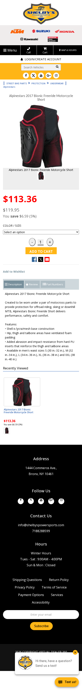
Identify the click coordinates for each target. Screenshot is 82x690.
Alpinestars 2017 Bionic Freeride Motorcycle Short (18, 411)
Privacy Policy (25, 587)
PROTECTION (38, 83)
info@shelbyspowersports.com (41, 525)
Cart (45, 52)
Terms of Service (54, 587)
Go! (57, 67)
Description (15, 284)
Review (33, 284)
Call (28, 52)
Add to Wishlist (14, 271)
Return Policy (59, 580)
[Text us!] (67, 682)
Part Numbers (54, 284)
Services (57, 595)
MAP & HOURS (68, 50)
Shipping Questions (27, 580)
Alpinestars (9, 86)
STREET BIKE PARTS (16, 83)
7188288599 (41, 531)
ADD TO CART (41, 251)
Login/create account (42, 59)
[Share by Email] (47, 259)
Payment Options (31, 595)
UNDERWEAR (56, 83)
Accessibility (41, 602)
